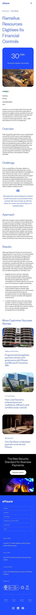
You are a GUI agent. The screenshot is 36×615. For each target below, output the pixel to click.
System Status (30, 600)
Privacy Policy (14, 600)
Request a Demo (18, 472)
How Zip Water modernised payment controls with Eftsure (17, 444)
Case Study (14, 11)
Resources (5, 11)
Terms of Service (22, 600)
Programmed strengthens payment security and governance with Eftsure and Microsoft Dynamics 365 (17, 360)
